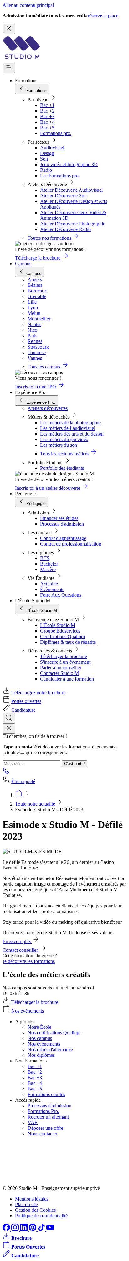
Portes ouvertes (26, 701)
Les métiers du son (58, 445)
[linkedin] (24, 1229)
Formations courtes (46, 1094)
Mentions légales (31, 1198)
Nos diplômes (41, 1055)
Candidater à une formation (67, 678)
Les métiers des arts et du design (72, 433)
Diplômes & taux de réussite (68, 642)
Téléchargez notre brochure (38, 692)
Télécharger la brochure (63, 656)
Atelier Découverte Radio (65, 229)
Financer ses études (59, 518)
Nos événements (27, 1010)
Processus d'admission (62, 524)
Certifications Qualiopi (62, 636)
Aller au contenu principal (28, 5)
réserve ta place (103, 15)
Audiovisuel (52, 147)
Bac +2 (47, 110)
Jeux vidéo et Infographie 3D (69, 164)
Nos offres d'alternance (50, 1049)
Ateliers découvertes (48, 408)
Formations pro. (55, 133)
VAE (33, 1122)
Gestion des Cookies (35, 1210)
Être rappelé (23, 781)
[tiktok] (42, 1229)
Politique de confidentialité (41, 1215)
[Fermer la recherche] (9, 728)
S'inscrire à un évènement (65, 662)
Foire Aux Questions (60, 595)
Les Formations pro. (60, 175)
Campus (23, 263)
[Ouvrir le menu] (9, 68)
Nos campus (40, 1038)
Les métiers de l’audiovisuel (67, 428)
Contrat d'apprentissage (63, 538)
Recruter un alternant (48, 1116)
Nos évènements (44, 1044)
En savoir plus (17, 941)
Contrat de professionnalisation (70, 543)
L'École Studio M (57, 625)
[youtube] (50, 1229)
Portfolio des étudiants (62, 468)
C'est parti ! (74, 763)
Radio (46, 170)
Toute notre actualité (35, 803)
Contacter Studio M (59, 673)
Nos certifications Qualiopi (54, 1032)
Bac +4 (47, 122)
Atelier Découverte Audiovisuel (71, 190)
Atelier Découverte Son (63, 195)
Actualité (49, 583)
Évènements (52, 589)
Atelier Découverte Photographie (72, 223)
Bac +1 (47, 105)
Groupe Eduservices (60, 630)
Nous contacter (42, 1133)
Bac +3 (47, 116)
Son (44, 158)
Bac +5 (47, 127)
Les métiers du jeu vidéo (64, 439)
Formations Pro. (43, 1111)
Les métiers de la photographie (70, 422)
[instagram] (15, 1229)
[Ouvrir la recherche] (9, 718)
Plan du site (26, 1204)
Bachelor (49, 563)
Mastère (48, 569)
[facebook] (7, 1229)
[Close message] (9, 29)
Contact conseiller (21, 950)
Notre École (39, 1027)
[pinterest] (33, 1229)
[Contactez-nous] (6, 772)
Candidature (23, 710)
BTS (44, 558)
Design (47, 153)
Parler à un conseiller (60, 667)
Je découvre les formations (29, 961)
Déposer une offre (45, 1128)
